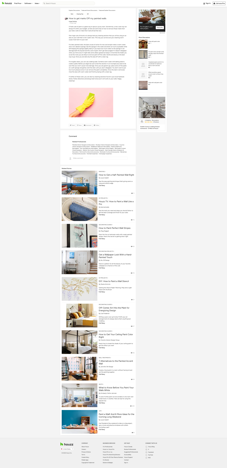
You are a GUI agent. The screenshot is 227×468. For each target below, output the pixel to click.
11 (133, 193)
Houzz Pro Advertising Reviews (111, 454)
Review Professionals (130, 449)
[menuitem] (18, 3)
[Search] (44, 3)
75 (133, 220)
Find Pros (17, 3)
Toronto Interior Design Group (110, 340)
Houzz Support (128, 457)
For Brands (106, 460)
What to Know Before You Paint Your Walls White (116, 389)
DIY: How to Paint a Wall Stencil (114, 281)
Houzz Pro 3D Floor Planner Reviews (113, 457)
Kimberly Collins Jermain (109, 393)
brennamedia (105, 207)
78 (133, 273)
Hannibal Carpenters (92, 153)
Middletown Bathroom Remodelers (100, 146)
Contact (126, 460)
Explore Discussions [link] (74, 10)
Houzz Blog (151, 446)
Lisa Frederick (105, 313)
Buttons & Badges (108, 462)
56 (133, 246)
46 (133, 353)
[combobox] (68, 3)
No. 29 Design (105, 260)
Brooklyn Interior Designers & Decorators (107, 145)
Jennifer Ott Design (107, 366)
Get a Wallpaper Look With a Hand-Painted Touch (115, 256)
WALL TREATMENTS (104, 357)
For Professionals (107, 446)
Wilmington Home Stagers (106, 148)
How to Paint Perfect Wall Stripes (114, 228)
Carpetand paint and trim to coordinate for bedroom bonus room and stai (156, 63)
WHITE (101, 384)
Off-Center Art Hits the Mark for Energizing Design (114, 309)
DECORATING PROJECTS (106, 251)
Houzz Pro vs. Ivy (107, 452)
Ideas (37, 3)
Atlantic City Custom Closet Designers (93, 150)
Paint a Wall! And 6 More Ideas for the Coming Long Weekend (116, 415)
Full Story (102, 185)
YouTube (150, 455)
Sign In (126, 462)
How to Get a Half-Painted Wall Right (116, 175)
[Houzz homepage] (6, 3)
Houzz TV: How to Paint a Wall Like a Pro (116, 202)
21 (133, 299)
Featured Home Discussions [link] (89, 10)
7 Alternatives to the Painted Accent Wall (116, 362)
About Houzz (85, 446)
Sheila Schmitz (105, 284)
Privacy (84, 452)
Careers (84, 449)
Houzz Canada (128, 446)
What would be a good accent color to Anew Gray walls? (155, 74)
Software (27, 3)
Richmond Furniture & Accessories (89, 152)
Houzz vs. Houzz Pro (108, 449)
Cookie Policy (85, 457)
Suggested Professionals (131, 452)
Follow (97, 125)
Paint (72, 14)
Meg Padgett (105, 231)
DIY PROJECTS (103, 198)
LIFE (100, 411)
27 (133, 326)
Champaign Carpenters (105, 153)
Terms (83, 454)
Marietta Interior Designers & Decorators (83, 145)
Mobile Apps (85, 460)
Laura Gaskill (105, 178)
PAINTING (102, 171)
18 (133, 379)
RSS (149, 457)
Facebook (151, 452)
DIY (88, 14)
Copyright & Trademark (88, 462)
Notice (89, 452)
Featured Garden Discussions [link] (107, 10)
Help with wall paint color (155, 82)
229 (133, 406)
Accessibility (127, 454)
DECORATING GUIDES (105, 224)
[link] (154, 122)
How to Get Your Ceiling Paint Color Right (116, 335)
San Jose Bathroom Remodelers (89, 148)
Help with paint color (154, 41)
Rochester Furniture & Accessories (109, 152)
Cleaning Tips (80, 14)
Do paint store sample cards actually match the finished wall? (156, 53)
